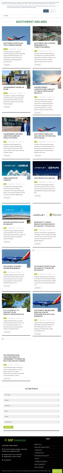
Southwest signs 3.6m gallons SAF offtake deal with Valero (45, 136)
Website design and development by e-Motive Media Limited (37, 470)
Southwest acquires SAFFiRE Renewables (12, 267)
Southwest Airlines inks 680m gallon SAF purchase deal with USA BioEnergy (44, 313)
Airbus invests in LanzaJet (10, 179)
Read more (7, 64)
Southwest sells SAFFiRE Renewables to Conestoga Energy (44, 45)
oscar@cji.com (7, 460)
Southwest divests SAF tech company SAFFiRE (13, 44)
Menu (6, 15)
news (35, 51)
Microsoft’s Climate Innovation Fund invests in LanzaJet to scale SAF (44, 224)
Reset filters (8, 427)
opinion (5, 49)
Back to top (57, 471)
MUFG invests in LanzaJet (44, 178)
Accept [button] (46, 11)
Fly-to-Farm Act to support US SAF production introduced (13, 312)
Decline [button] (52, 11)
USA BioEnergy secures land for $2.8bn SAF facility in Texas (13, 136)
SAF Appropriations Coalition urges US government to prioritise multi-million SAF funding (14, 358)
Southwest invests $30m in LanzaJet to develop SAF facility (44, 268)
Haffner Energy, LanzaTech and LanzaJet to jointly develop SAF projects (44, 90)
